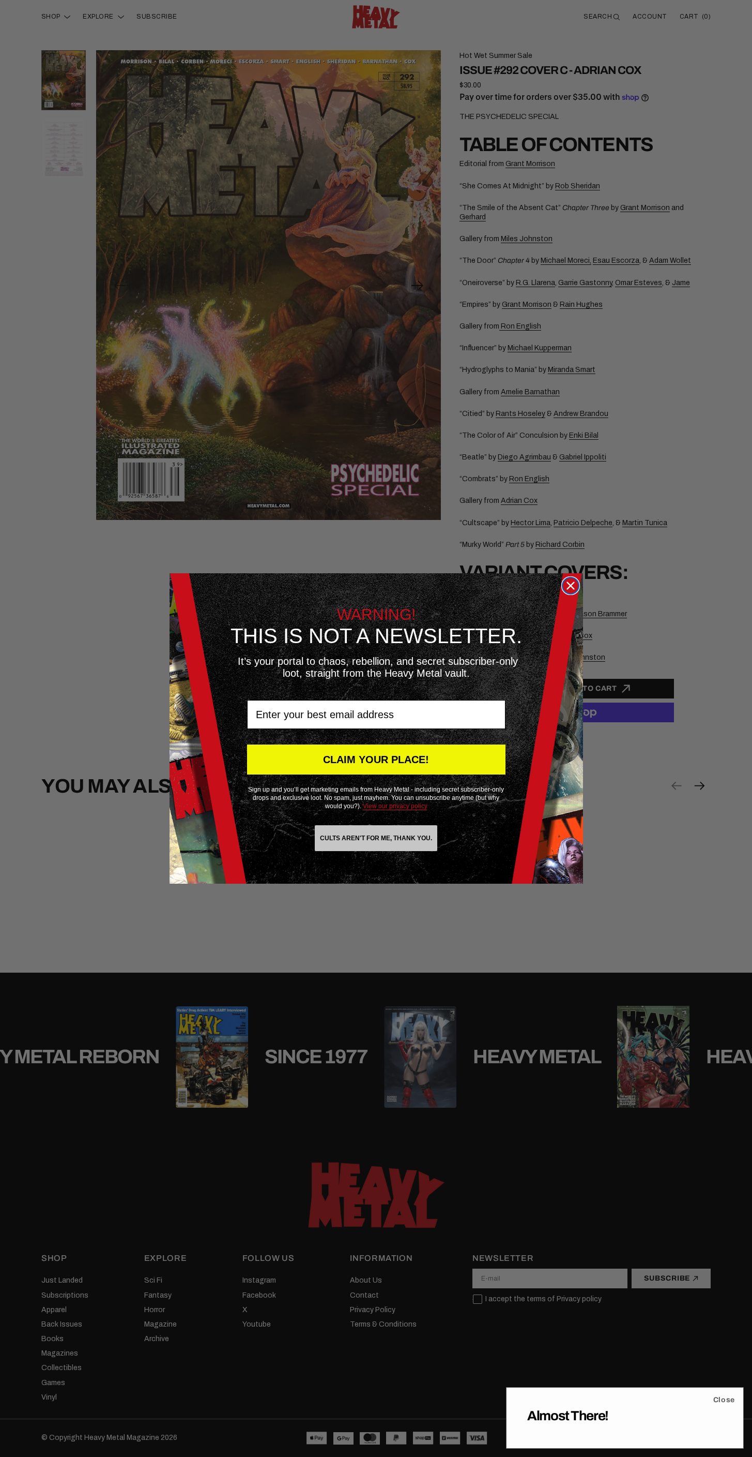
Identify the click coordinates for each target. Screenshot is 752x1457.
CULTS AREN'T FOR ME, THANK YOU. (376, 838)
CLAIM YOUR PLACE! (376, 759)
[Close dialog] (570, 585)
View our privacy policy (395, 806)
